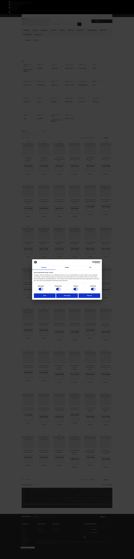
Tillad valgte (67, 295)
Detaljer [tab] (67, 267)
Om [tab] (90, 267)
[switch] (58, 289)
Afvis (44, 295)
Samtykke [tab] (43, 267)
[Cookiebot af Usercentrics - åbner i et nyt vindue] (93, 262)
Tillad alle (89, 295)
